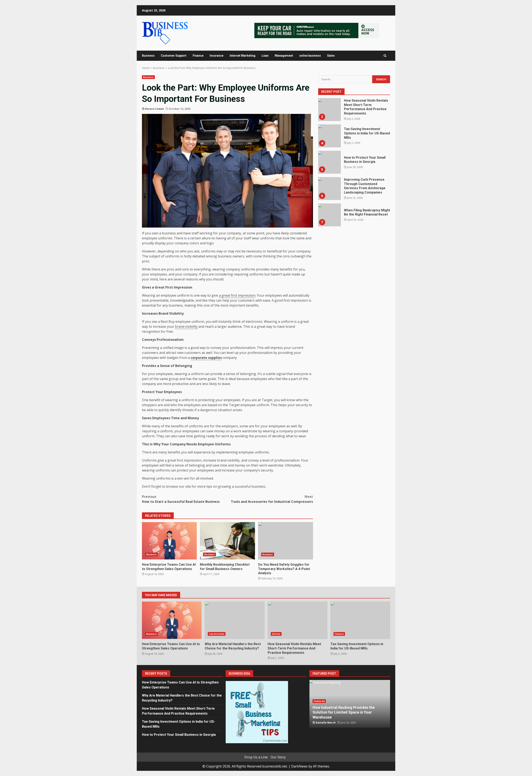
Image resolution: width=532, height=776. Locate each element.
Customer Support (173, 55)
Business (148, 55)
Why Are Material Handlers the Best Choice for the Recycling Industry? (234, 620)
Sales (331, 55)
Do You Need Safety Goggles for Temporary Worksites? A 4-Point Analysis (285, 540)
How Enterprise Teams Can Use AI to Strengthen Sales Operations (169, 540)
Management (284, 55)
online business (310, 55)
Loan (265, 55)
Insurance (216, 55)
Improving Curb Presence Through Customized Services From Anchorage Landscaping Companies (329, 188)
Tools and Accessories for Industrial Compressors (272, 499)
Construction (216, 633)
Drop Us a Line (256, 757)
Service (276, 633)
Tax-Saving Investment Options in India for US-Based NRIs (329, 135)
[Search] (385, 56)
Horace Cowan (154, 109)
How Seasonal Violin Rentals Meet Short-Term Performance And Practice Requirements (329, 109)
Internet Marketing (242, 55)
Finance (198, 55)
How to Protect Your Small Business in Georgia (329, 162)
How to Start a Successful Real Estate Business (181, 499)
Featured (319, 701)
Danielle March (326, 722)
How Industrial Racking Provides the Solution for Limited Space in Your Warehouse (344, 712)
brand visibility (186, 326)
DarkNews (299, 766)
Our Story (278, 757)
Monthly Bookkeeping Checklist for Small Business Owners (227, 540)
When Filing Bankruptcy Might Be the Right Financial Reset (329, 214)
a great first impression (237, 295)
